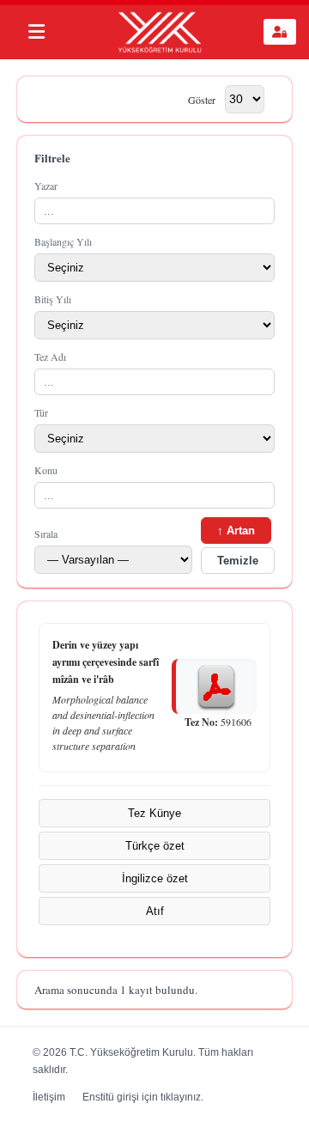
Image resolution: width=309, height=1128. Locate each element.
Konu (46, 470)
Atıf (155, 911)
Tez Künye (154, 813)
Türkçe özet (155, 845)
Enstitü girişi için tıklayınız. (142, 1097)
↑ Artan (236, 530)
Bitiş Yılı (52, 299)
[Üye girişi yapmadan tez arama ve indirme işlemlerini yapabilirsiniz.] (280, 32)
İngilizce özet (155, 878)
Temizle (237, 560)
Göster (201, 99)
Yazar (46, 185)
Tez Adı (50, 356)
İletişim (49, 1097)
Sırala (46, 533)
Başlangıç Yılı (63, 241)
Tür (41, 412)
